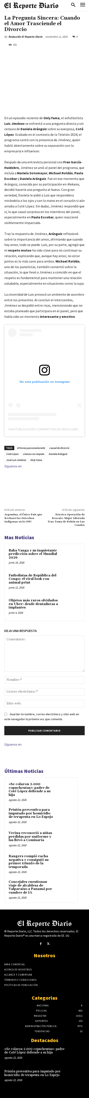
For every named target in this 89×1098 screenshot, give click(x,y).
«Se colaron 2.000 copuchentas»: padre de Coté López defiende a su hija (30, 789)
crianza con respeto (33, 454)
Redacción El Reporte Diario (25, 37)
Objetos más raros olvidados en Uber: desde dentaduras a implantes (33, 604)
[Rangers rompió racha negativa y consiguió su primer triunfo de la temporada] (65, 862)
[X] (32, 54)
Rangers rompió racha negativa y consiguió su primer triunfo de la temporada (29, 861)
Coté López (12, 454)
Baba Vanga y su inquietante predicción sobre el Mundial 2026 (33, 554)
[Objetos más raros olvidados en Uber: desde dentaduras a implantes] (71, 607)
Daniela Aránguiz (58, 454)
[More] (62, 54)
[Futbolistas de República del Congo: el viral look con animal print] (71, 582)
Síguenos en (13, 466)
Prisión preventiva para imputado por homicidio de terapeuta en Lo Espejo (31, 813)
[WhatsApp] (52, 54)
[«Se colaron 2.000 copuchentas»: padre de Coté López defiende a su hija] (65, 790)
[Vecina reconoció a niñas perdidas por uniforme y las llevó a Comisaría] (65, 839)
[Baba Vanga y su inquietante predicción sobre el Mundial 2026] (71, 557)
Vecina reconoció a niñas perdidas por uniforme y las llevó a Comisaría (30, 836)
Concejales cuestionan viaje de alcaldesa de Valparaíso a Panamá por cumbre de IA (30, 887)
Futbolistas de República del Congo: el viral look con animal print (32, 579)
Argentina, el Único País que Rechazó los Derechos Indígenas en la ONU (23, 518)
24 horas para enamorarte (31, 447)
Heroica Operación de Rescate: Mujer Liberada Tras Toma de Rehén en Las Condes (66, 520)
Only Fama (36, 460)
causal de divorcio (59, 447)
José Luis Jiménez (16, 460)
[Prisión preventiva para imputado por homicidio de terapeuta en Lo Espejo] (65, 815)
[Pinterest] (42, 54)
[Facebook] (22, 54)
